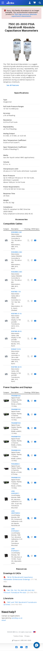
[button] (37, 645)
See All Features (13, 85)
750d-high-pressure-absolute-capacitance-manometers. (24, 15)
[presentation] (21, 325)
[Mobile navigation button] (3, 3)
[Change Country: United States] (34, 632)
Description (15, 229)
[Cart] (35, 3)
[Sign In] (30, 3)
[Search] (39, 3)
